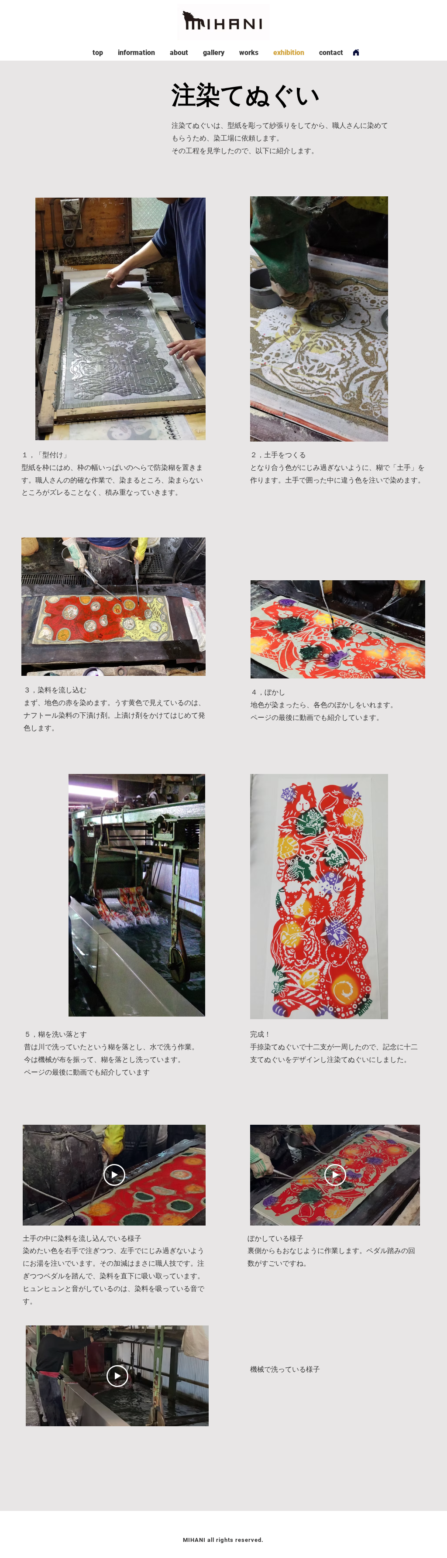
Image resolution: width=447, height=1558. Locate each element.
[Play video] (114, 1175)
